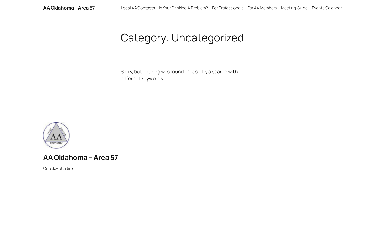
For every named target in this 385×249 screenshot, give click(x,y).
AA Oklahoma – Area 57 (69, 7)
